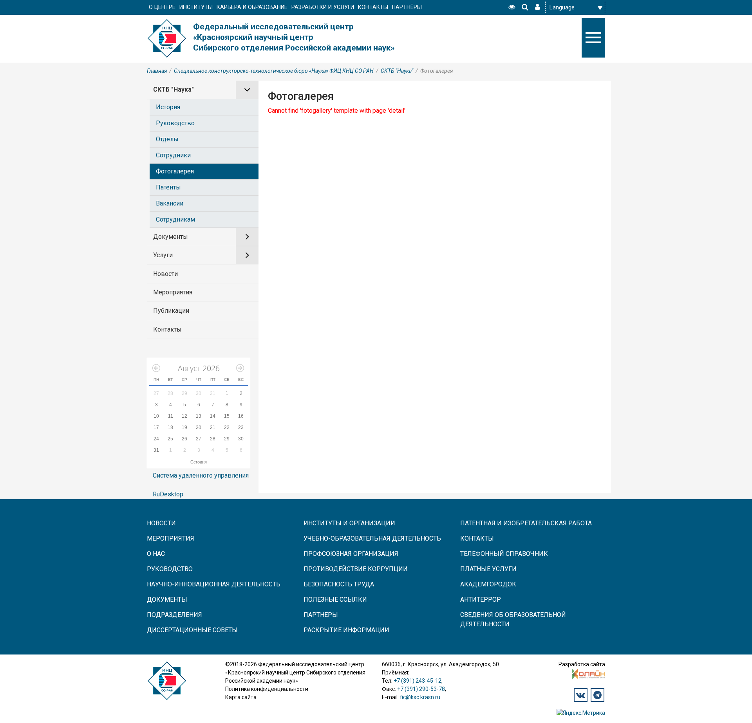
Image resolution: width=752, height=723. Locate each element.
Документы (170, 236)
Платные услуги (488, 569)
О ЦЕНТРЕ (162, 7)
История (168, 107)
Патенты (168, 187)
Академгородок (488, 584)
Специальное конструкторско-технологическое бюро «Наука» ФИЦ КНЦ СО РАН (274, 71)
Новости (165, 274)
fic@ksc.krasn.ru (420, 697)
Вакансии (169, 203)
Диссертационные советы (192, 630)
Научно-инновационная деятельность (213, 584)
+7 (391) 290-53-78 (421, 689)
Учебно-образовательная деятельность (372, 538)
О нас (156, 553)
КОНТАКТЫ (373, 7)
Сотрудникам (175, 219)
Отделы (167, 139)
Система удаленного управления (201, 475)
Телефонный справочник (504, 553)
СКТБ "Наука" (397, 71)
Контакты (167, 329)
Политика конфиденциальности (266, 689)
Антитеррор (480, 599)
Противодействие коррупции (356, 569)
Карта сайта (241, 697)
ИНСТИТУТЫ (196, 7)
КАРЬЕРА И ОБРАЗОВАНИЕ (252, 7)
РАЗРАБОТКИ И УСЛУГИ (322, 7)
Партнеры (321, 614)
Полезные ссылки (335, 599)
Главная (157, 71)
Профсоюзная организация (351, 553)
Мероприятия (172, 292)
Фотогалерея (175, 171)
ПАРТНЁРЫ (407, 7)
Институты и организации (349, 523)
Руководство (175, 123)
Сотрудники (173, 155)
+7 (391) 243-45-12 (417, 681)
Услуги (163, 255)
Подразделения (174, 614)
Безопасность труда (339, 584)
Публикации (171, 310)
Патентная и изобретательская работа (526, 523)
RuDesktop (168, 494)
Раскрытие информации (346, 630)
